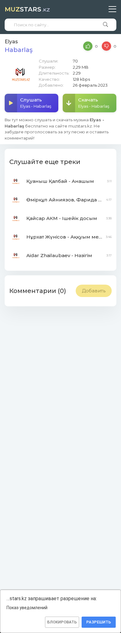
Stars (27, 9)
